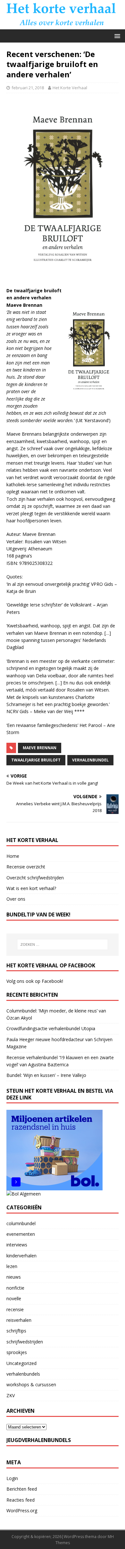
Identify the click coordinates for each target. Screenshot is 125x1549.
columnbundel (21, 1223)
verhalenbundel (90, 760)
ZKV (10, 1395)
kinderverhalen (21, 1256)
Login (12, 1478)
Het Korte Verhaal (70, 88)
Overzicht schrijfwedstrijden (35, 878)
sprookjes (16, 1352)
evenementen (20, 1234)
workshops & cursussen (31, 1384)
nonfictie (15, 1288)
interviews (16, 1245)
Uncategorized (21, 1363)
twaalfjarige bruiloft (36, 760)
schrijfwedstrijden (24, 1342)
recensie (15, 1309)
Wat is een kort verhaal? (31, 888)
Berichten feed (21, 1489)
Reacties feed (20, 1500)
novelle (13, 1298)
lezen (11, 1266)
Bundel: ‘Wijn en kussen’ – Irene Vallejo (46, 1075)
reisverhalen (18, 1320)
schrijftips (16, 1331)
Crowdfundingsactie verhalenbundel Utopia (50, 1028)
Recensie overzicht (25, 867)
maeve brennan (39, 747)
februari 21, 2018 (28, 88)
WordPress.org (21, 1510)
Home (12, 856)
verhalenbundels (23, 1374)
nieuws (13, 1277)
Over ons (15, 899)
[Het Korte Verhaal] (62, 26)
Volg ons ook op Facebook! (34, 981)
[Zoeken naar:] (62, 944)
